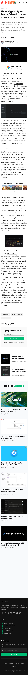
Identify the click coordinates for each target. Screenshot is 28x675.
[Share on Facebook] (8, 37)
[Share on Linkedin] (11, 37)
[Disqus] (14, 575)
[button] (19, 2)
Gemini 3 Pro (18, 83)
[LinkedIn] (17, 612)
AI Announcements (17, 314)
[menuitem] (5, 663)
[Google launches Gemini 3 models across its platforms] (5, 358)
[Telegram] (11, 612)
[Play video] (14, 187)
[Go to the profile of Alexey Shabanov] (2, 42)
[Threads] (8, 612)
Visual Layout (19, 203)
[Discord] (14, 612)
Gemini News (5, 8)
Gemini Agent (11, 253)
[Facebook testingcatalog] (2, 612)
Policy (22, 663)
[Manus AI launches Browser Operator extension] (5, 371)
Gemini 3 (23, 73)
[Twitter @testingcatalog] (5, 612)
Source (3, 309)
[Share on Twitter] (6, 37)
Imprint (14, 666)
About (5, 663)
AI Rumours (7, 628)
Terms (17, 663)
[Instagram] (20, 612)
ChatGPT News (8, 631)
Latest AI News (6, 318)
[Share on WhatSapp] (13, 37)
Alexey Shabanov (9, 41)
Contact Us (12, 663)
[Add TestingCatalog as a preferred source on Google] (14, 67)
